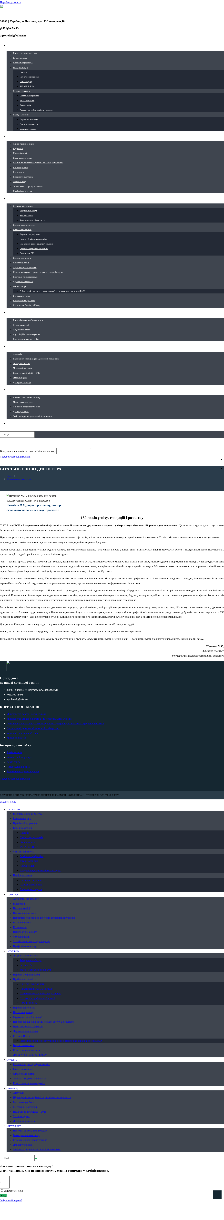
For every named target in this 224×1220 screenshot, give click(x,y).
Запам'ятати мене (13, 1190)
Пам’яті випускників (31, 837)
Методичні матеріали (25, 1107)
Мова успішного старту (26, 1135)
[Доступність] (217, 1194)
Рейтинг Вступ (21, 1036)
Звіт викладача (21, 1116)
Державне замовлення (25, 1031)
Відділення (19, 903)
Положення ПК (28, 1002)
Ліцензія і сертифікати (32, 984)
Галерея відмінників (31, 884)
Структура (12, 894)
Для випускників (22, 1144)
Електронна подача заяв (26, 1050)
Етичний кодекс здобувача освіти (31, 1064)
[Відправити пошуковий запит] (36, 1158)
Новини (24, 832)
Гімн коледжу (27, 842)
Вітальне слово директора (19, 479)
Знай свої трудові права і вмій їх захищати (37, 1149)
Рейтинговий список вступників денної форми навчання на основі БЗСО (61, 1040)
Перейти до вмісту (10, 2)
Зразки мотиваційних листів (35, 969)
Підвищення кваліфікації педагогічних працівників (42, 1097)
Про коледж (13, 809)
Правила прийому (23, 1012)
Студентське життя (23, 1073)
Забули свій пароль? (11, 1200)
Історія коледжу (22, 818)
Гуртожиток (20, 927)
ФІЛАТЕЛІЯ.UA (29, 846)
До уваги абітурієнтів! (25, 955)
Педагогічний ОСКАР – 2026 (29, 1111)
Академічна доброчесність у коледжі (40, 870)
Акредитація (27, 865)
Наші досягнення (22, 875)
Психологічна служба (25, 931)
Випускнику (14, 1125)
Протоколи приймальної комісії (37, 998)
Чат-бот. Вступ (28, 965)
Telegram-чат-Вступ (30, 960)
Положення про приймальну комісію (40, 993)
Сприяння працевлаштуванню (30, 1140)
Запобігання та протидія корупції (31, 941)
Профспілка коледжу (24, 946)
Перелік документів (24, 1007)
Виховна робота (22, 922)
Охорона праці (21, 936)
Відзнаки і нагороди (31, 880)
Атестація (18, 1092)
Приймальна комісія (24, 979)
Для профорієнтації (24, 1121)
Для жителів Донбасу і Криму (30, 1054)
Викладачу (13, 1088)
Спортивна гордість (31, 889)
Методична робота (23, 1102)
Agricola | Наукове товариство (29, 1078)
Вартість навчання (23, 1045)
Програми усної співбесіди (28, 1026)
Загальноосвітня (29, 861)
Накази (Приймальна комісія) (36, 988)
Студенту (12, 1059)
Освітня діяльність (23, 851)
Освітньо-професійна (31, 856)
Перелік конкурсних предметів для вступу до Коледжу (43, 1021)
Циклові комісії (21, 908)
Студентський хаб (23, 1069)
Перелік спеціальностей (26, 974)
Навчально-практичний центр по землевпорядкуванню (44, 917)
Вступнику (13, 951)
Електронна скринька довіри (29, 1083)
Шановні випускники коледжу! (30, 1130)
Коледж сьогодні (22, 828)
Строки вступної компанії (27, 1017)
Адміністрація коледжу (26, 898)
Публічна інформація (25, 823)
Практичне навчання (24, 913)
